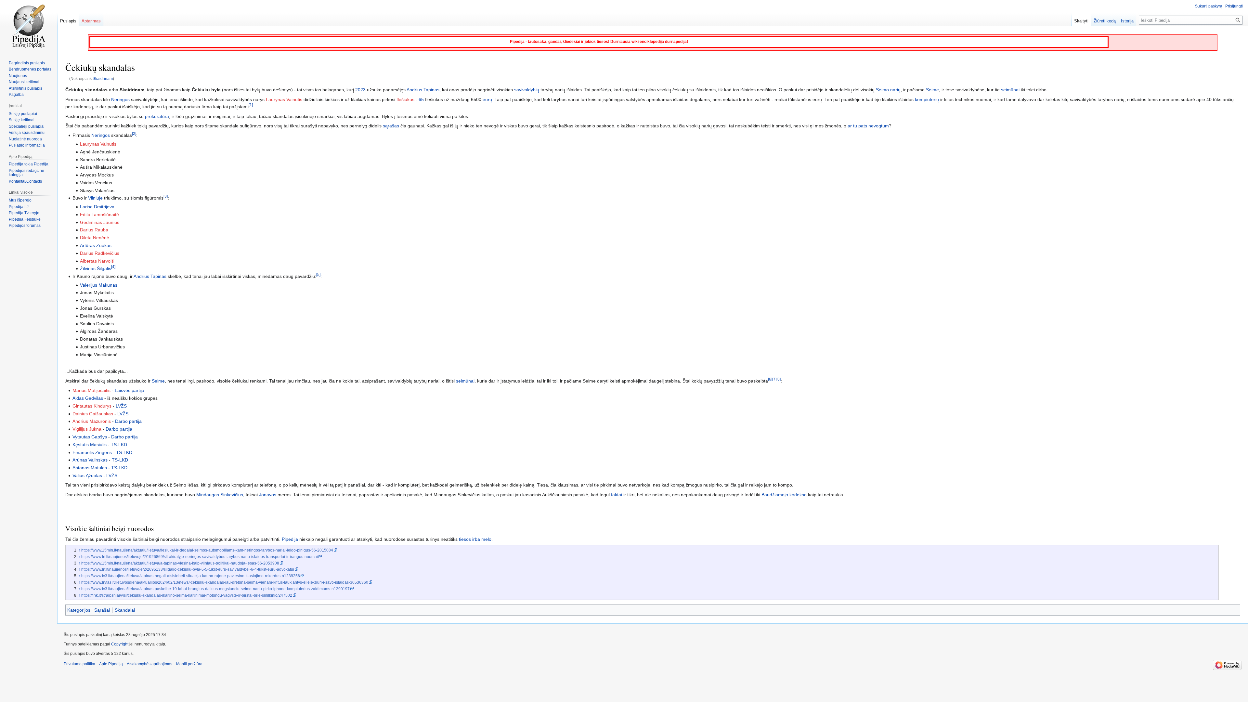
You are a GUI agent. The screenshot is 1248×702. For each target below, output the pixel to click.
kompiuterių (927, 99)
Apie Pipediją (111, 664)
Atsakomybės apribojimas (149, 664)
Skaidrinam (103, 78)
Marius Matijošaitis (91, 390)
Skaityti (1081, 21)
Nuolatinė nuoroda (25, 139)
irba (476, 539)
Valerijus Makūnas (98, 285)
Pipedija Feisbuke (25, 219)
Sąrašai (102, 610)
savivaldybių (526, 89)
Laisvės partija (129, 390)
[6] (770, 379)
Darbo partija (128, 421)
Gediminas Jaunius (99, 222)
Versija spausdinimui (27, 132)
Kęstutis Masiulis (89, 444)
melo (486, 539)
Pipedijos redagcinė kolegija (26, 172)
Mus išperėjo (20, 200)
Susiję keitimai (21, 120)
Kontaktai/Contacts (25, 181)
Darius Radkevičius (99, 253)
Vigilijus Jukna (86, 429)
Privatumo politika (79, 664)
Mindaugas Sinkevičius (219, 494)
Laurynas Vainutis (284, 99)
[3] (165, 196)
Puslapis (68, 21)
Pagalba (16, 94)
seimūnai (1010, 89)
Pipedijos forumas (25, 225)
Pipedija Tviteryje (24, 213)
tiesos (465, 539)
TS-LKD (119, 444)
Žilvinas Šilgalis (95, 268)
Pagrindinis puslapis (27, 63)
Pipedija (290, 539)
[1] (251, 105)
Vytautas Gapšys (89, 436)
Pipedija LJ (19, 206)
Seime (932, 89)
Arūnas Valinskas (90, 459)
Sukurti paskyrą (1208, 6)
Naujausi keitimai (24, 82)
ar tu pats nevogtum (868, 125)
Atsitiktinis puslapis (25, 88)
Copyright (119, 644)
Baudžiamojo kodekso (784, 494)
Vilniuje (95, 198)
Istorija (1127, 21)
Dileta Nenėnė (94, 237)
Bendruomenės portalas (30, 69)
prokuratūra (157, 116)
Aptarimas (91, 21)
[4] (113, 267)
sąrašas (391, 125)
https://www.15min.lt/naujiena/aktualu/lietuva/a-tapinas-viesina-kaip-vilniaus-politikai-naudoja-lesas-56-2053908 (180, 563)
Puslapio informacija (27, 145)
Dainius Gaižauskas (92, 413)
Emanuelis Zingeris (92, 452)
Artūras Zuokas (95, 245)
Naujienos (18, 75)
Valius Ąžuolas (87, 475)
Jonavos (267, 494)
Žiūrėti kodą (1105, 21)
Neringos (120, 99)
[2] (134, 134)
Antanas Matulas (89, 467)
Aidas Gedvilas (87, 398)
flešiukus (405, 99)
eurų (487, 99)
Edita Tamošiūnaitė (99, 214)
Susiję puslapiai (23, 113)
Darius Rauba (94, 229)
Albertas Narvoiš (97, 261)
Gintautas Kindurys (91, 406)
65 (421, 99)
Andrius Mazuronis (91, 421)
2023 (360, 89)
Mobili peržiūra (189, 664)
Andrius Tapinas (423, 89)
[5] (318, 274)
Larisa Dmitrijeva (97, 206)
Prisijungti (1234, 6)
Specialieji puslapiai (27, 126)
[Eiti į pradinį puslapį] (29, 26)
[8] (778, 379)
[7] (774, 379)
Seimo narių (888, 89)
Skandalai (125, 610)
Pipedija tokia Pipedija (28, 164)
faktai (616, 494)
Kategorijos (78, 610)
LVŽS (121, 406)
